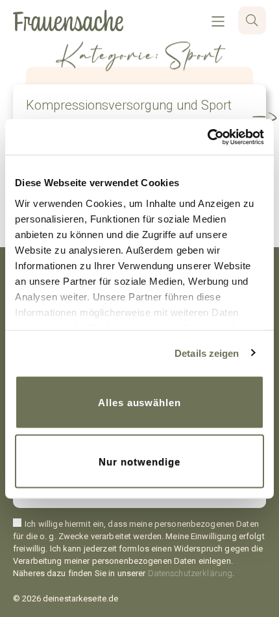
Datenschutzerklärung (190, 573)
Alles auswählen (139, 402)
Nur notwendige (139, 460)
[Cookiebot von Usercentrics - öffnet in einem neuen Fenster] (207, 136)
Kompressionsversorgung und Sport (129, 105)
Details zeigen (207, 352)
